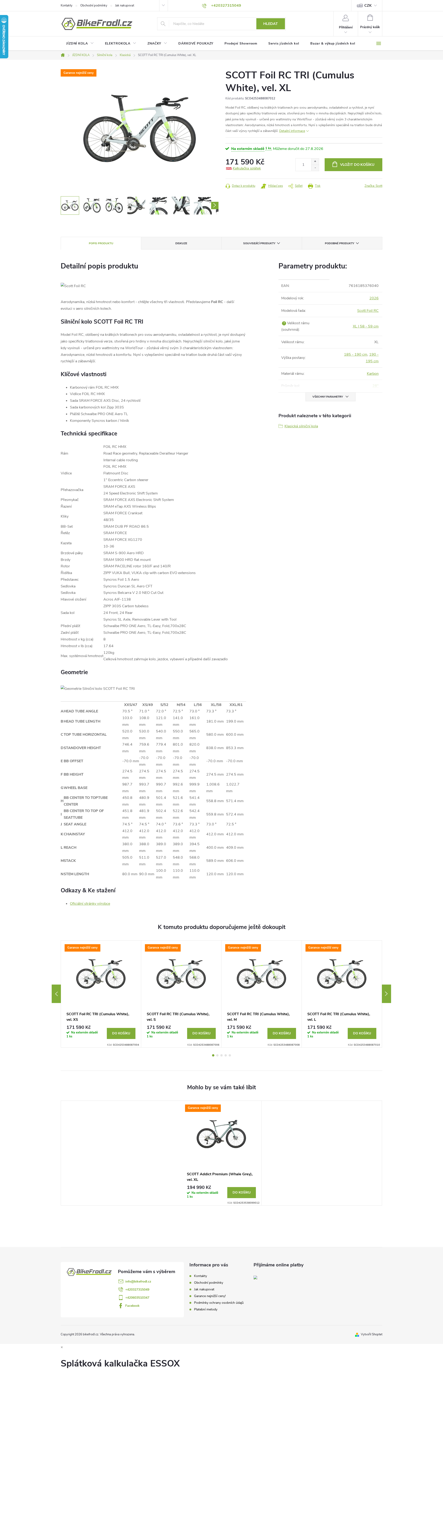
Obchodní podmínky (93, 5)
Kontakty (66, 5)
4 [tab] (225, 1055)
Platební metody (205, 1309)
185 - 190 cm (355, 354)
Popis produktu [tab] (101, 243)
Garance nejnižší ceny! (210, 1296)
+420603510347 (137, 1297)
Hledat (270, 23)
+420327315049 (137, 1289)
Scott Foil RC (368, 310)
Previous (56, 994)
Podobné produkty (339, 243)
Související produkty (259, 243)
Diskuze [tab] (181, 243)
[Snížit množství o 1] (315, 168)
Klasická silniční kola (301, 426)
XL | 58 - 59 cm (366, 326)
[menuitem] (80, 43)
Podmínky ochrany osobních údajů (219, 1303)
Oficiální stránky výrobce (90, 903)
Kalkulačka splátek (247, 168)
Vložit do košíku (357, 164)
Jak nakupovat (124, 5)
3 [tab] (221, 1055)
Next (386, 994)
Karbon (373, 373)
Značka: (373, 186)
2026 (374, 298)
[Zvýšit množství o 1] (315, 161)
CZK (368, 5)
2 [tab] (217, 1055)
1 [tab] (213, 1055)
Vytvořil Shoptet (371, 1334)
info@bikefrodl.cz (138, 1281)
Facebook (132, 1306)
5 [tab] (230, 1055)
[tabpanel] (101, 994)
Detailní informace (292, 131)
